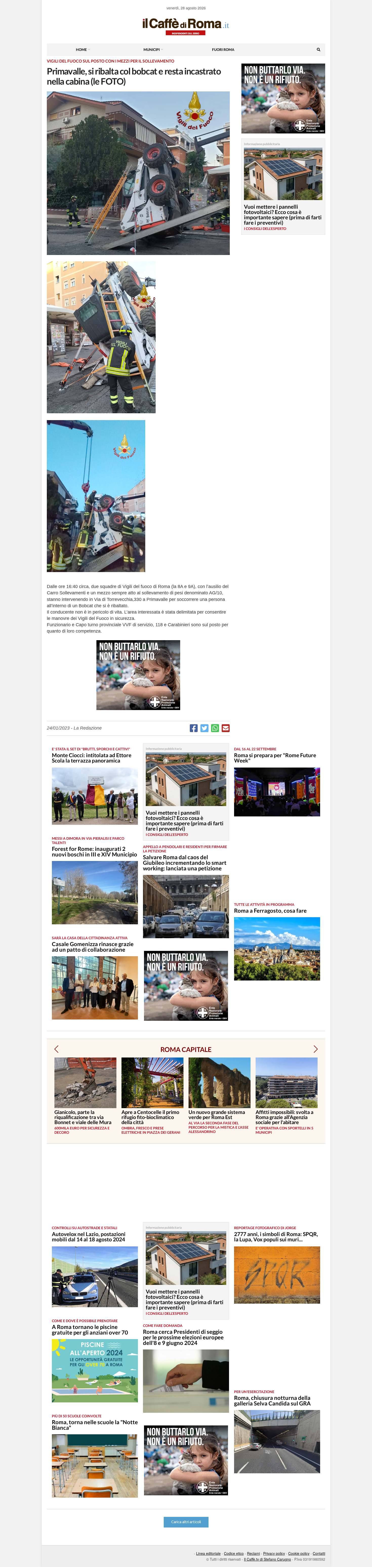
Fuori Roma (223, 49)
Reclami (253, 1553)
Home (81, 49)
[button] (56, 1049)
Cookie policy (298, 1553)
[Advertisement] (277, 863)
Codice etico (234, 1553)
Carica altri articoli (186, 1522)
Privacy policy (274, 1553)
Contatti (319, 1553)
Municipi (151, 49)
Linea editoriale (208, 1553)
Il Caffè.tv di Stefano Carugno (267, 1559)
